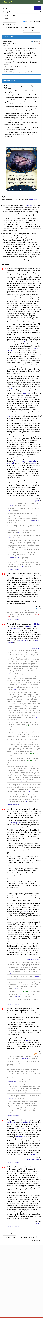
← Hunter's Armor (9, 24)
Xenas (29, 736)
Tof (23, 566)
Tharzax (32, 1075)
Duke (28, 1040)
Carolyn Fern (27, 393)
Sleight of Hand (24, 1122)
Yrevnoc (36, 608)
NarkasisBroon (11, 1081)
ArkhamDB (8, 2)
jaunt (37, 501)
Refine (26, 912)
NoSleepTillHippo (33, 1160)
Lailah (28, 791)
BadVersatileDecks (33, 960)
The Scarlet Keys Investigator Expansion (21, 27)
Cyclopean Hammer (13, 628)
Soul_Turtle (26, 549)
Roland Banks (23, 641)
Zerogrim (10, 973)
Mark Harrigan (11, 389)
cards (23, 1128)
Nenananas (26, 991)
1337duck (28, 726)
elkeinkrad (10, 1098)
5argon (34, 1054)
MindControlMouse (13, 558)
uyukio (37, 1223)
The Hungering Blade (14, 823)
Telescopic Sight (31, 461)
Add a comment (13, 569)
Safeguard (10, 463)
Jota (8, 510)
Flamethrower (25, 342)
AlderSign (18, 996)
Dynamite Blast (35, 1154)
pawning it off (20, 1137)
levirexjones (36, 648)
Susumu (11, 674)
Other (18, 1128)
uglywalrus (19, 1001)
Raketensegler (19, 781)
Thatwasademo (34, 520)
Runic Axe (9, 37)
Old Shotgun (11, 1122)
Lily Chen (37, 624)
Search (37, 8)
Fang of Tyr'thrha (20, 461)
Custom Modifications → (31, 31)
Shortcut (33, 463)
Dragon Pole (30, 626)
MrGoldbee (10, 505)
